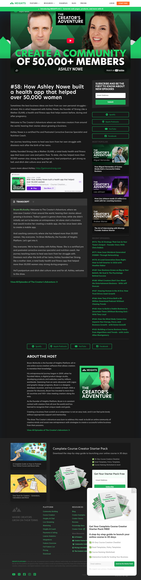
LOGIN (111, 3)
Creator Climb (77, 529)
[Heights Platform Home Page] (17, 510)
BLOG (74, 3)
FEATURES (36, 3)
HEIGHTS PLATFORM (18, 561)
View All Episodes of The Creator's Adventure (33, 282)
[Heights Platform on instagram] (29, 574)
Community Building (50, 511)
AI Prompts (78, 537)
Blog (74, 511)
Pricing (45, 550)
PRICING (83, 3)
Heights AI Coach (49, 529)
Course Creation (49, 515)
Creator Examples (78, 515)
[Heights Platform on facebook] (24, 574)
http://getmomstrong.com (48, 168)
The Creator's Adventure (83, 551)
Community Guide (81, 544)
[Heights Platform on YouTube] (13, 574)
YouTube (112, 129)
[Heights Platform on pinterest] (34, 574)
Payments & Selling (50, 533)
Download (47, 554)
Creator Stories (77, 518)
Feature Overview (49, 543)
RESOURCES (50, 3)
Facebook (112, 136)
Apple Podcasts (112, 122)
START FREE (123, 3)
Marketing (47, 526)
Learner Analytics (49, 536)
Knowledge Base (78, 526)
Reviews (75, 522)
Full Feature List (49, 547)
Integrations (47, 540)
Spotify (112, 115)
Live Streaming (48, 522)
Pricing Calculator (80, 547)
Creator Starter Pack (81, 540)
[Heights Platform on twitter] (19, 574)
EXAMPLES (63, 3)
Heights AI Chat (49, 518)
